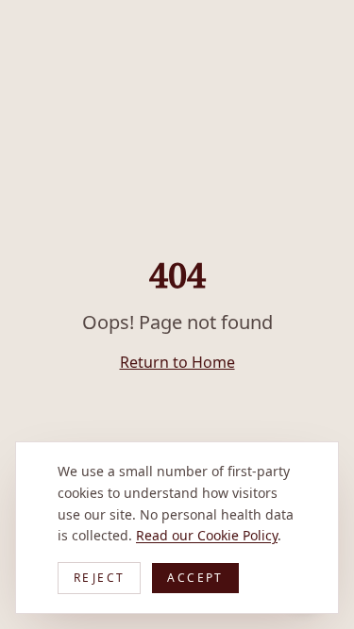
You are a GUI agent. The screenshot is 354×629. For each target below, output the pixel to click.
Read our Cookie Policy (207, 535)
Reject (99, 578)
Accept (195, 578)
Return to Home (177, 362)
